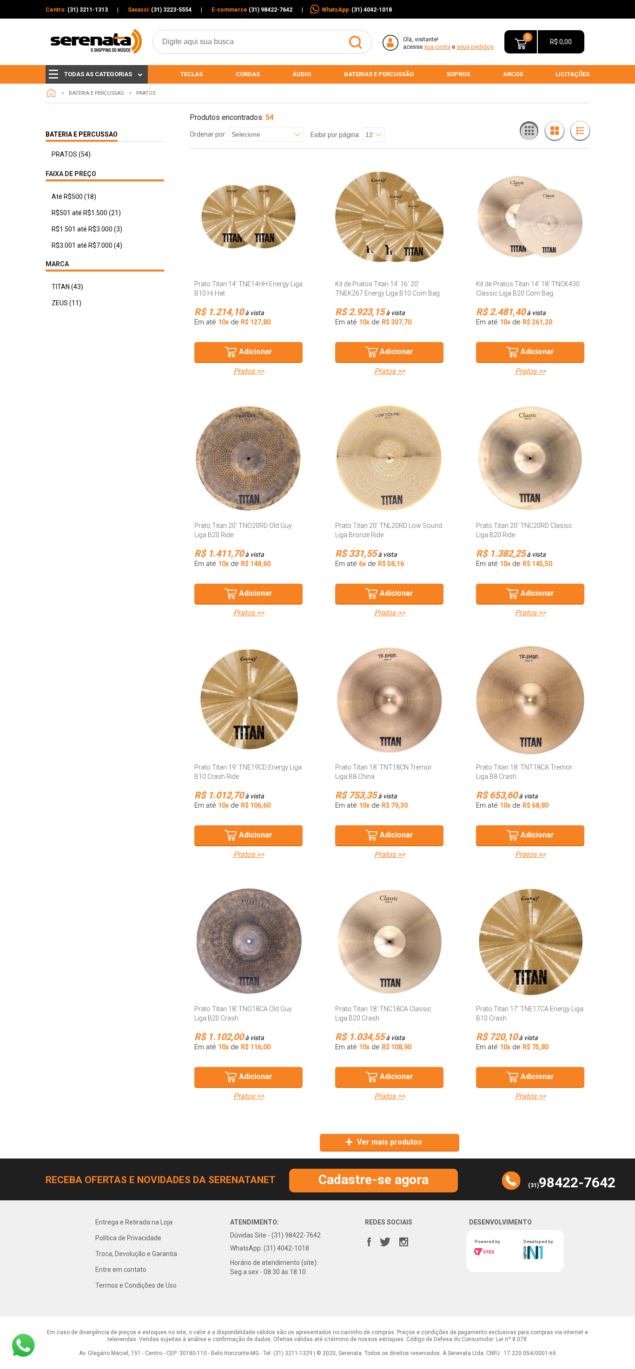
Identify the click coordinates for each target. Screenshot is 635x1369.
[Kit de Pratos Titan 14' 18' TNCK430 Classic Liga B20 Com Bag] (530, 217)
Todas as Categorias (98, 74)
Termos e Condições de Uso (136, 1285)
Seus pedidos (475, 46)
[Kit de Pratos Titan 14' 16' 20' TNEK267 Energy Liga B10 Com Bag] (389, 217)
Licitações (572, 74)
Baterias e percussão (379, 74)
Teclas (191, 74)
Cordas (248, 74)
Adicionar (255, 351)
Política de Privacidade (128, 1238)
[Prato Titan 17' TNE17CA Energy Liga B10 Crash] (530, 942)
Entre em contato (120, 1269)
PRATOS (145, 93)
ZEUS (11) (66, 303)
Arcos (513, 74)
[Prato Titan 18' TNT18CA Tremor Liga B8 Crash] (530, 700)
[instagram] (404, 1240)
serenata (51, 93)
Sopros (458, 74)
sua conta (437, 46)
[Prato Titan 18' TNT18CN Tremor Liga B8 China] (389, 700)
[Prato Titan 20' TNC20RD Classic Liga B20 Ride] (530, 458)
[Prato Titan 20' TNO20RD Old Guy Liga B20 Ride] (248, 458)
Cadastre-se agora (373, 1179)
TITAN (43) (67, 286)
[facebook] (369, 1240)
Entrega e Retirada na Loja (133, 1222)
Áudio (301, 74)
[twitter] (385, 1240)
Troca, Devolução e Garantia (136, 1254)
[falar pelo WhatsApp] (23, 1345)
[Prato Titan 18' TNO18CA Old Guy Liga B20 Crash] (248, 942)
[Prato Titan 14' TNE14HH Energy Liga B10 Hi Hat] (248, 217)
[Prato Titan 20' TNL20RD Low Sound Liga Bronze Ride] (389, 458)
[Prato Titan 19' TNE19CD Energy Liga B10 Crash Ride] (248, 700)
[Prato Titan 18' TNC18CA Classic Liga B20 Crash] (389, 942)
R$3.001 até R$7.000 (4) (87, 245)
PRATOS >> (248, 371)
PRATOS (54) (71, 154)
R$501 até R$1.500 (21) (86, 213)
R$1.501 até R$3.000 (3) (87, 229)
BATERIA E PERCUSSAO (96, 93)
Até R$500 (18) (74, 196)
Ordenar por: (208, 134)
